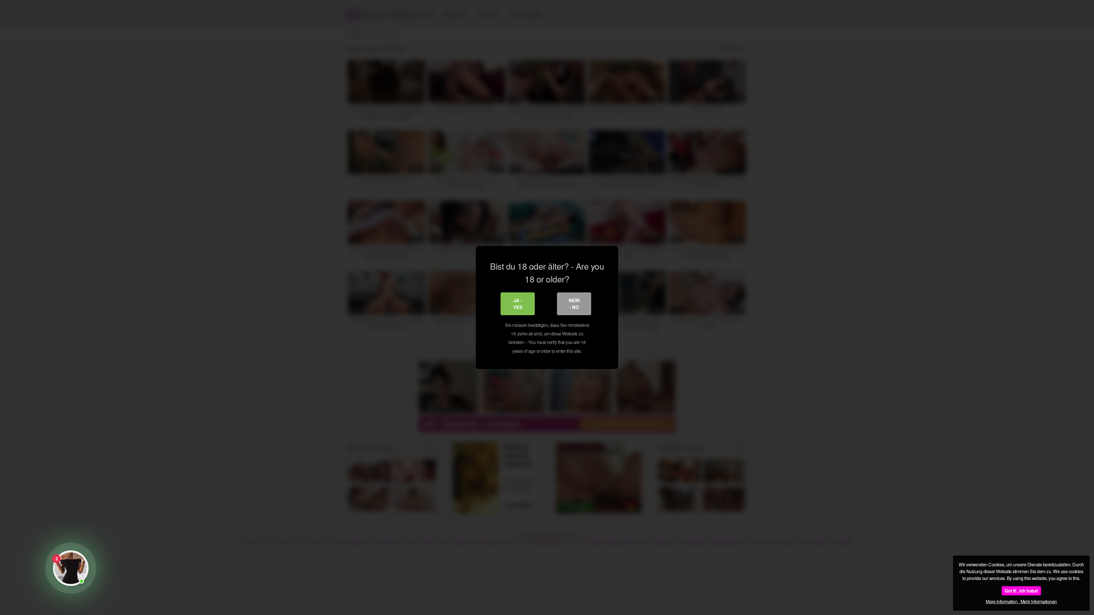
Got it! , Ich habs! (1021, 590)
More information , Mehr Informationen (1021, 601)
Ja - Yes (517, 303)
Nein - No (574, 303)
